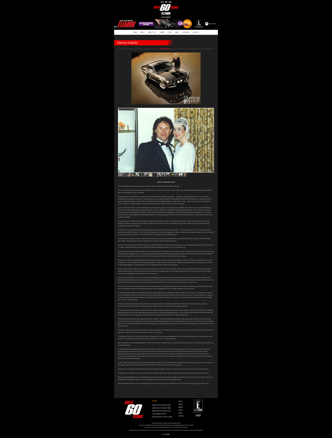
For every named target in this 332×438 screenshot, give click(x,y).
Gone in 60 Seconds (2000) (161, 405)
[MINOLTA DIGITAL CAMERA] (155, 175)
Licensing (185, 32)
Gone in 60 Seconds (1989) (161, 408)
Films (142, 32)
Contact (195, 32)
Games (162, 32)
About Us (151, 32)
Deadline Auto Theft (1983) (162, 417)
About (180, 404)
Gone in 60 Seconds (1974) (161, 411)
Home (135, 32)
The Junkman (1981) (159, 414)
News (177, 32)
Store (169, 32)
